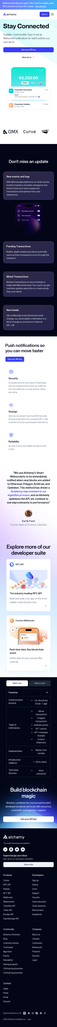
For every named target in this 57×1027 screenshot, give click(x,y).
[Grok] (45, 1013)
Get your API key (28, 819)
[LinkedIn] (11, 849)
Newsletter (8, 960)
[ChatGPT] (24, 1013)
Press (5, 993)
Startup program (10, 964)
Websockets (40, 683)
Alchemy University (11, 934)
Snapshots (37, 914)
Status (35, 884)
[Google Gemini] (29, 1013)
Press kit (36, 951)
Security (35, 956)
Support (35, 893)
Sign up (35, 880)
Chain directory (39, 906)
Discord (6, 1001)
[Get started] (28, 5)
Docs (34, 889)
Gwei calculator (39, 901)
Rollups (6, 889)
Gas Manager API (11, 918)
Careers (35, 939)
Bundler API (8, 914)
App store (7, 951)
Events (6, 956)
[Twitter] (5, 849)
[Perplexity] (33, 1013)
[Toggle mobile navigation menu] (52, 14)
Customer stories (11, 943)
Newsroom (37, 947)
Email (5, 997)
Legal (34, 960)
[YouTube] (17, 849)
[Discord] (23, 849)
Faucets (35, 897)
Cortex (6, 880)
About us (36, 934)
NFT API (7, 893)
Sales (5, 988)
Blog (5, 939)
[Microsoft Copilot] (37, 1013)
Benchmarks (37, 910)
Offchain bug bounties (13, 968)
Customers (37, 943)
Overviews (8, 947)
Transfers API (9, 906)
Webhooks (17, 683)
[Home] (9, 14)
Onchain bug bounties (12, 973)
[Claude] (41, 1013)
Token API (7, 910)
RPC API (6, 884)
